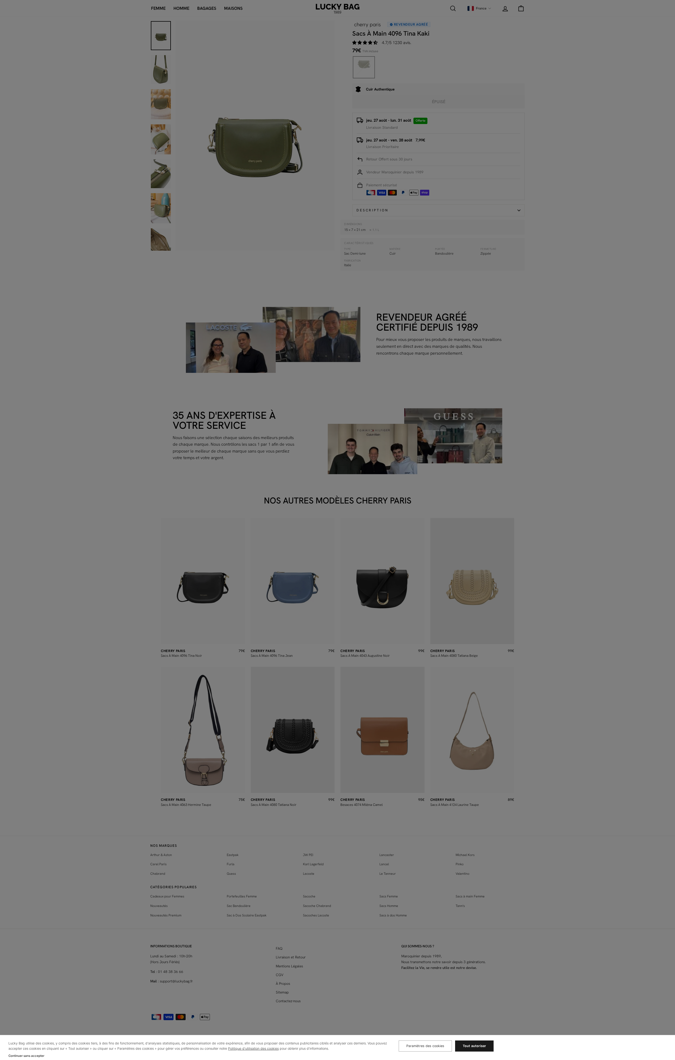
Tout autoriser (474, 1046)
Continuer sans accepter (26, 1056)
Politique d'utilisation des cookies (253, 1049)
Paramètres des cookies (425, 1046)
